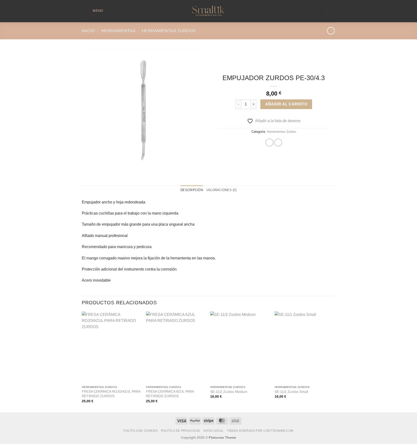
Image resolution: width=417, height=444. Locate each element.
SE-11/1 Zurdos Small (291, 392)
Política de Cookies (141, 430)
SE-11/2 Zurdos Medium (228, 392)
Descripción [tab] (192, 190)
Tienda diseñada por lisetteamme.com (260, 430)
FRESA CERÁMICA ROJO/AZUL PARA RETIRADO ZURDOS (111, 393)
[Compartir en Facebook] (269, 142)
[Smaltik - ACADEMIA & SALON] (208, 11)
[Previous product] (330, 31)
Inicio (88, 30)
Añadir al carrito (286, 104)
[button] (94, 11)
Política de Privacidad (180, 430)
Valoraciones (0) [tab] (221, 190)
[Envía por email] (278, 142)
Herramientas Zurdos (169, 30)
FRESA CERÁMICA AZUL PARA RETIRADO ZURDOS (170, 393)
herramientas (118, 30)
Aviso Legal (213, 430)
